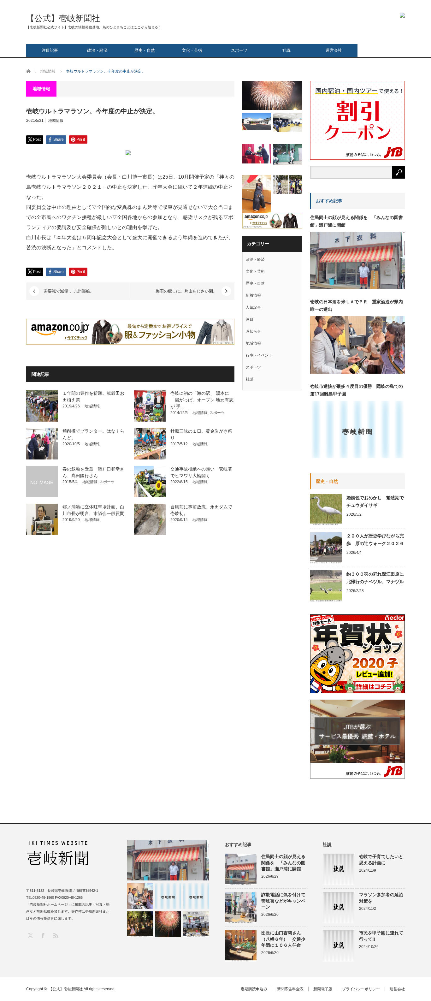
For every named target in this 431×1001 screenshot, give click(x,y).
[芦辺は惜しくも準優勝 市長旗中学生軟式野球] (287, 154)
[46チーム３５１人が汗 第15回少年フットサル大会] (287, 184)
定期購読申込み (254, 989)
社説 (286, 50)
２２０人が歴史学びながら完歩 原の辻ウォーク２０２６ (375, 539)
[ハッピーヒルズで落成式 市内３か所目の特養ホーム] (256, 121)
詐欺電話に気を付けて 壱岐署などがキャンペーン (284, 900)
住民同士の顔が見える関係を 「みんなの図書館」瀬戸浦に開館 (356, 221)
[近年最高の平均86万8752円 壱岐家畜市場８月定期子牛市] (196, 924)
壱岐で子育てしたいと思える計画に (381, 859)
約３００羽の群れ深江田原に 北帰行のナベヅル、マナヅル (375, 578)
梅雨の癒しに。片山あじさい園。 (186, 291)
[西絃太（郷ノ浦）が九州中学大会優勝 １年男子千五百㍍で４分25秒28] (196, 896)
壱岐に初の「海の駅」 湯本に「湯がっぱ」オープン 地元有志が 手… (201, 400)
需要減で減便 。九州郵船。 (69, 291)
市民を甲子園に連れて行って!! (381, 935)
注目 (249, 319)
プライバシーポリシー (361, 989)
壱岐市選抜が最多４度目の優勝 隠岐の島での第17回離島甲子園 (356, 390)
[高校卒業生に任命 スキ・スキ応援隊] (256, 153)
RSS (55, 935)
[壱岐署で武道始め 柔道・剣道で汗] (256, 194)
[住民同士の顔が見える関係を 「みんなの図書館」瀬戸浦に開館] (168, 860)
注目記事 (50, 50)
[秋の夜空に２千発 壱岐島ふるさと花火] (272, 95)
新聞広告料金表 (290, 989)
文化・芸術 (192, 50)
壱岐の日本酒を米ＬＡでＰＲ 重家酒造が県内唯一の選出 (356, 305)
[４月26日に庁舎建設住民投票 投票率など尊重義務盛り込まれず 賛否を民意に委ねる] (287, 122)
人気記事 (253, 307)
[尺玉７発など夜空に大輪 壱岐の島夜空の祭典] (168, 924)
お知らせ (253, 331)
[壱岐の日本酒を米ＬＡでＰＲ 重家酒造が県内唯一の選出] (140, 896)
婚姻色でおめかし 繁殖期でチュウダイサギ (375, 501)
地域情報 (55, 120)
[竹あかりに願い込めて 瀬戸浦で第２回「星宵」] (140, 924)
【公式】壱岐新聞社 (63, 18)
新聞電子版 (322, 989)
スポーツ (239, 50)
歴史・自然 (144, 50)
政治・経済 (97, 50)
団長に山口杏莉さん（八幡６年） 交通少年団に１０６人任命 (283, 938)
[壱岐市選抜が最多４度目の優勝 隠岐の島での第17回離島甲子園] (168, 896)
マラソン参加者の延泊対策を (381, 897)
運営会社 (334, 50)
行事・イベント (259, 355)
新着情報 (253, 295)
